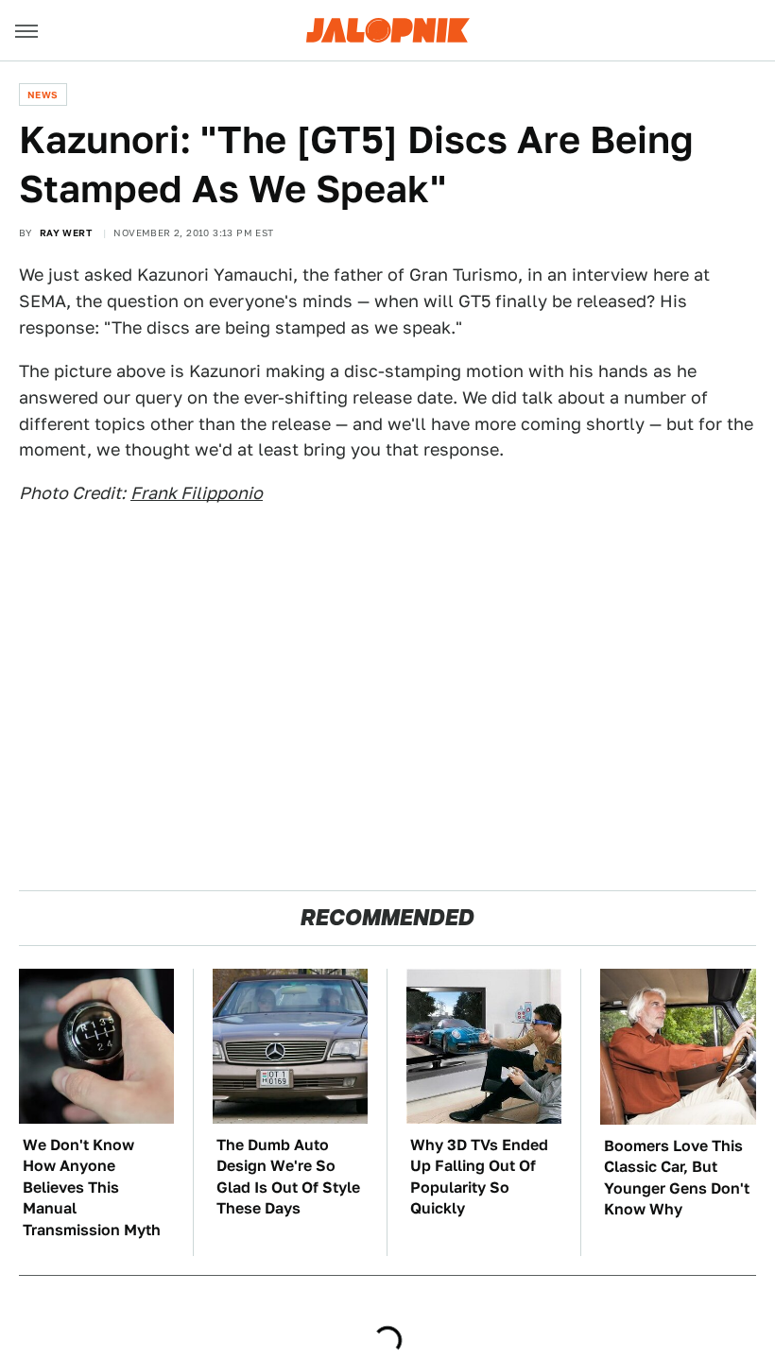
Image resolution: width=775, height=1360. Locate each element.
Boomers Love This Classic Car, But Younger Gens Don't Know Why (676, 1177)
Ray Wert (66, 232)
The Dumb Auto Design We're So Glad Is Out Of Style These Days (288, 1176)
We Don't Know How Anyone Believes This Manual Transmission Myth (92, 1187)
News (43, 94)
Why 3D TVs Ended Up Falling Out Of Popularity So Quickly (479, 1176)
